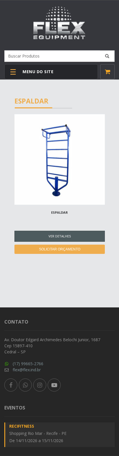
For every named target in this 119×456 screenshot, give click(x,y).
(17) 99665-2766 (28, 363)
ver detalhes (60, 236)
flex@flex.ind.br (27, 369)
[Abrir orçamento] (107, 71)
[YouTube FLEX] (54, 385)
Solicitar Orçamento (59, 249)
